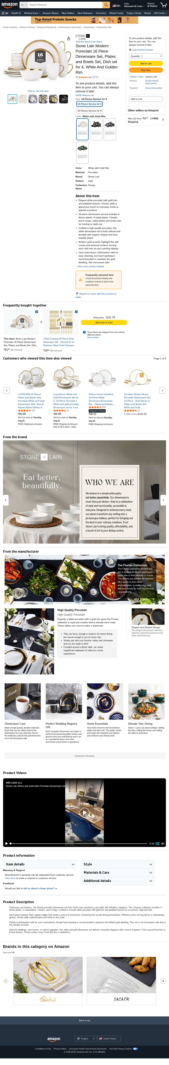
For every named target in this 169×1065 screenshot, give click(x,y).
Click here (10, 878)
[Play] (5, 843)
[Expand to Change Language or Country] (120, 6)
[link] (61, 322)
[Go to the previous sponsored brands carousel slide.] (6, 981)
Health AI (16, 13)
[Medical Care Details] (39, 13)
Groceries (101, 13)
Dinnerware (89, 27)
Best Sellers (68, 13)
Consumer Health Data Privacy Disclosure (88, 1049)
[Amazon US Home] (54, 1040)
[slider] (78, 843)
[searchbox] (65, 5)
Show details (93, 337)
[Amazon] (9, 5)
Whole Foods (116, 13)
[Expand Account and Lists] (143, 6)
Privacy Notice (60, 1049)
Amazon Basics (51, 13)
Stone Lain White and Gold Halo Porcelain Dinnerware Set (36, 785)
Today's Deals (134, 13)
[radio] (12, 99)
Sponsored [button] (7, 952)
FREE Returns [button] (83, 95)
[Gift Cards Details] (166, 13)
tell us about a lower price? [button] (39, 888)
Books (147, 13)
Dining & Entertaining (46, 27)
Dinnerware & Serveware (70, 27)
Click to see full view (38, 91)
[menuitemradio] (157, 843)
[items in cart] (164, 5)
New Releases (85, 13)
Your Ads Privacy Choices (120, 1049)
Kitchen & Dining (27, 27)
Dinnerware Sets (104, 27)
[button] (5, 13)
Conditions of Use (43, 1049)
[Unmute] (163, 843)
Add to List (136, 99)
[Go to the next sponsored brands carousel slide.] (163, 981)
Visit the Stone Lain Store (89, 41)
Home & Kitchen (10, 27)
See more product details (91, 266)
